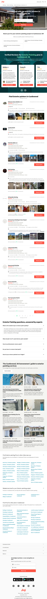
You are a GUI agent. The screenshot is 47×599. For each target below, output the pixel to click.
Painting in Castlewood (7, 494)
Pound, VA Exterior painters (22, 480)
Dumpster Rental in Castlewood (9, 518)
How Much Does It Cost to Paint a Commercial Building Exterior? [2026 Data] (12, 391)
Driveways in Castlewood (22, 529)
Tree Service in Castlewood (8, 522)
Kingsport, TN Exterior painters (37, 474)
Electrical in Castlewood (8, 514)
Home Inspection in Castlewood (23, 525)
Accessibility (23, 594)
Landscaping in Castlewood (22, 531)
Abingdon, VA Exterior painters (23, 462)
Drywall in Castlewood (35, 525)
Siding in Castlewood (7, 496)
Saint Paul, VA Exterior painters (9, 462)
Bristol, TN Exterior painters (37, 472)
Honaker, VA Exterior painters (23, 464)
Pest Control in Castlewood (36, 512)
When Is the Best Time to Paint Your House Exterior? (33, 441)
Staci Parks (5, 412)
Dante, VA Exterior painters (8, 468)
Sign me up (23, 570)
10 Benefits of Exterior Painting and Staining (11, 441)
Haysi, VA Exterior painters (22, 478)
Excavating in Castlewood (22, 534)
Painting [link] (4, 5)
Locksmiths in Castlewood (22, 527)
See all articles (8, 370)
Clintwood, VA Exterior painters (23, 476)
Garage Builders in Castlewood (9, 516)
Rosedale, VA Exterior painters (23, 468)
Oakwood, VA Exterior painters (37, 476)
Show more (42, 180)
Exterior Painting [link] (10, 5)
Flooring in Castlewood (36, 519)
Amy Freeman (27, 438)
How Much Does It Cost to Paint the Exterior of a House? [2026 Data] (32, 390)
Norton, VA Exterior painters (22, 470)
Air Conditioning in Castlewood (37, 527)
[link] (4, 82)
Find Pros (23, 24)
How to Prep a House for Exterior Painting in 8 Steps (32, 415)
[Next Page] (33, 315)
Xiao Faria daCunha (7, 438)
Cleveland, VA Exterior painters (9, 466)
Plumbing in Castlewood (8, 512)
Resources (5, 550)
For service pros (6, 547)
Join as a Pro (39, 1)
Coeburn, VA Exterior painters (9, 470)
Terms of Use (20, 593)
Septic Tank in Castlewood (22, 520)
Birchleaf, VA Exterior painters (23, 466)
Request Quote (39, 122)
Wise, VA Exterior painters (22, 472)
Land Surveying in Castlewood (37, 510)
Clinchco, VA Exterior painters (9, 481)
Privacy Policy (26, 593)
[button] (11, 116)
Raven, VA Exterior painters (36, 482)
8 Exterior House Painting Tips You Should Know (11, 415)
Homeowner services (6, 544)
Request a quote (9, 84)
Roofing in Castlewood (7, 510)
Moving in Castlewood (35, 517)
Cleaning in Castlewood (7, 520)
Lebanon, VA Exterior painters (9, 464)
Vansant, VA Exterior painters (23, 474)
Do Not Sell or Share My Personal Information (23, 596)
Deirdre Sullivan (27, 412)
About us (4, 553)
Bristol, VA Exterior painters (8, 479)
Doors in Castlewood (35, 532)
